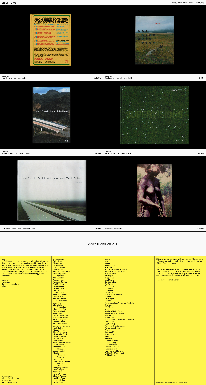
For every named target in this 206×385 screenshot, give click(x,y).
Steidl (107, 336)
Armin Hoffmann (59, 299)
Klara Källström (59, 309)
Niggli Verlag (110, 324)
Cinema (190, 3)
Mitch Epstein (58, 278)
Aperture (108, 267)
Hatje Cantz (109, 292)
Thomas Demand (60, 269)
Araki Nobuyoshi (59, 319)
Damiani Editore (111, 282)
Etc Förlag (109, 284)
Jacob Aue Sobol (60, 351)
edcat (4, 286)
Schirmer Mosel (111, 332)
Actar (107, 261)
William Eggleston (60, 273)
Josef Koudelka (59, 307)
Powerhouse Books (113, 328)
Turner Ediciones (111, 340)
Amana (107, 263)
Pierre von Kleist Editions (115, 326)
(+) (201, 78)
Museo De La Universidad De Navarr (119, 319)
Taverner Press (111, 344)
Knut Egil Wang (59, 378)
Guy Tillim (57, 365)
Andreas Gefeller (60, 282)
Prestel (107, 330)
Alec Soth (57, 353)
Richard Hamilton (60, 288)
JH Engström (58, 276)
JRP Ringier (109, 299)
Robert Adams (59, 261)
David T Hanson (59, 292)
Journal (108, 296)
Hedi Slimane (58, 349)
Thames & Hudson (112, 347)
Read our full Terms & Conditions (169, 280)
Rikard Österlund (60, 382)
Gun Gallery (109, 288)
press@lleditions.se (9, 382)
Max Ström (109, 315)
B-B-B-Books (110, 273)
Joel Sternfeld (58, 357)
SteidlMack (109, 338)
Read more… (7, 276)
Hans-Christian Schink (62, 342)
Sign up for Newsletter (11, 284)
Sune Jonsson (59, 303)
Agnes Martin (58, 313)
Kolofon (108, 301)
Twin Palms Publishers (114, 351)
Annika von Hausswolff (62, 294)
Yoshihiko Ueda (59, 372)
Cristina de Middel (60, 315)
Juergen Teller (59, 363)
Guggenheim (110, 286)
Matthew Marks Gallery (114, 311)
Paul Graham (58, 284)
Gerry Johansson (60, 301)
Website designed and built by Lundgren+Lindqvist (172, 382)
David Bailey (58, 265)
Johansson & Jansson (113, 294)
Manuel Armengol (60, 263)
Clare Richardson (60, 332)
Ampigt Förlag (110, 265)
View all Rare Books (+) (103, 244)
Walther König (110, 355)
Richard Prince (59, 330)
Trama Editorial (111, 349)
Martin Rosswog (59, 336)
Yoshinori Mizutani (60, 317)
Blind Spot (109, 276)
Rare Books (182, 3)
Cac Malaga (109, 280)
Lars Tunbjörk (58, 370)
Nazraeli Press (110, 321)
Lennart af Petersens (61, 326)
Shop (174, 3)
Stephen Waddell (60, 376)
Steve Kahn (57, 305)
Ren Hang (57, 290)
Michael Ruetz (59, 338)
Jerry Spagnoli (59, 355)
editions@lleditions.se (10, 378)
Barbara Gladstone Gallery (115, 271)
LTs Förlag (109, 307)
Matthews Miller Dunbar (114, 313)
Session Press (110, 334)
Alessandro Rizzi (60, 334)
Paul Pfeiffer (58, 328)
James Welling (59, 380)
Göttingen (109, 290)
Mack (107, 309)
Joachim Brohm (59, 267)
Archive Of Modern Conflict (116, 269)
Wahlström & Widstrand (114, 353)
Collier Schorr (58, 344)
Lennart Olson (59, 321)
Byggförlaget (110, 278)
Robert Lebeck (59, 311)
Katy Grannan (58, 286)
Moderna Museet (111, 317)
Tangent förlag (110, 342)
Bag (202, 3)
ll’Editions (9, 3)
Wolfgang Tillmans (60, 367)
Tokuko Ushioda (59, 374)
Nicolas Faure (58, 280)
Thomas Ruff (58, 340)
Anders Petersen (60, 324)
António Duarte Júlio (61, 271)
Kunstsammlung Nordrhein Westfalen (120, 303)
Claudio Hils (58, 296)
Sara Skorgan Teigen (61, 361)
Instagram (6, 282)
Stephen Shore (59, 347)
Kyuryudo (108, 305)
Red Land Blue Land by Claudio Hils (119, 78)
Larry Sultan (58, 359)
